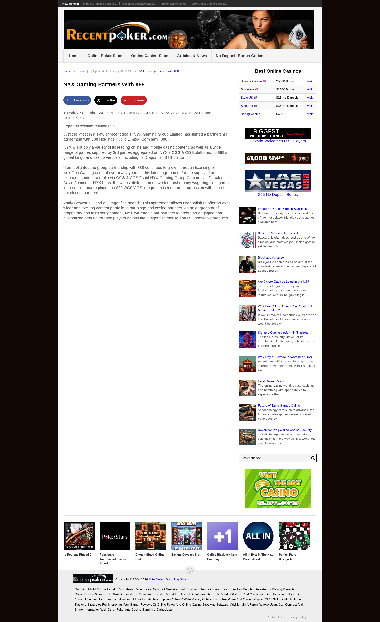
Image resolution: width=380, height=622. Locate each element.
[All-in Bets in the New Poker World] (258, 536)
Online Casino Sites (149, 56)
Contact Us (274, 617)
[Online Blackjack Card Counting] (222, 536)
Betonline (247, 89)
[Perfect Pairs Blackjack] (294, 536)
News (82, 71)
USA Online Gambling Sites (168, 579)
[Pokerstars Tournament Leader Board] (115, 536)
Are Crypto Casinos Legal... (209, 3)
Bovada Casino (251, 81)
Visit (310, 81)
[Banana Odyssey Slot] (186, 536)
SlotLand (247, 105)
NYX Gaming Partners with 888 (159, 71)
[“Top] (190, 571)
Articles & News (192, 56)
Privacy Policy (297, 617)
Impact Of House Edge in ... (100, 3)
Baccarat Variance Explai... (139, 3)
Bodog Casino (250, 114)
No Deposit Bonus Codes (239, 56)
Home (73, 56)
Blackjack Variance (174, 3)
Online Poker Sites (104, 56)
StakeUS (247, 97)
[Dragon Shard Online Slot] (150, 536)
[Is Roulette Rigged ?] (79, 536)
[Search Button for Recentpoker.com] (312, 458)
